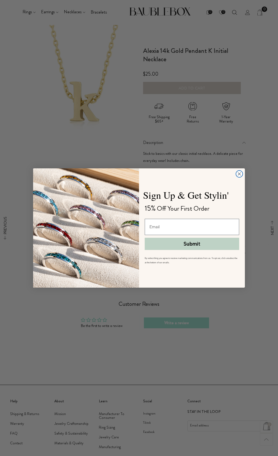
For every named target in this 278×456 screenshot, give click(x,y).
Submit (192, 244)
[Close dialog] (239, 174)
